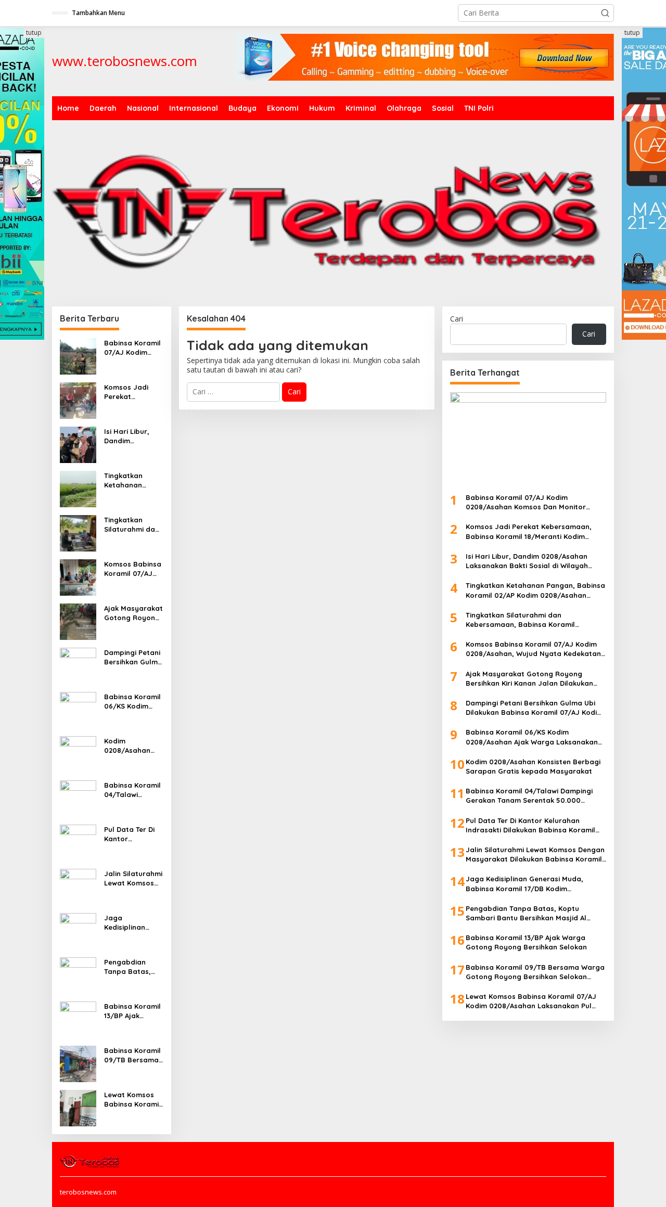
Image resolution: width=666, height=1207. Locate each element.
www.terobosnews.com (124, 61)
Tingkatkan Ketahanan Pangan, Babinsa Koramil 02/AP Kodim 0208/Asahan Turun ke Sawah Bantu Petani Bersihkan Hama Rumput (133, 480)
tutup (34, 32)
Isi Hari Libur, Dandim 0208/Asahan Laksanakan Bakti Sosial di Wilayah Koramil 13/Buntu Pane (132, 436)
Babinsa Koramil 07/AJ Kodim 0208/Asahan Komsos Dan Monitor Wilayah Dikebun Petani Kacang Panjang (132, 348)
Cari (456, 319)
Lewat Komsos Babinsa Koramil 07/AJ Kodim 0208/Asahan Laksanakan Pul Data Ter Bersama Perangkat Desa (132, 1099)
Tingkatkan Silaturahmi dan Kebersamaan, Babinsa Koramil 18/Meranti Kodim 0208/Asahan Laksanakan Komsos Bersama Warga (132, 525)
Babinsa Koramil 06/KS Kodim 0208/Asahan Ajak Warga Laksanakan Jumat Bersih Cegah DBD (132, 701)
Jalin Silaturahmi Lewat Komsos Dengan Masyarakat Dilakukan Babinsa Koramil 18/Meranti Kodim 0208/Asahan (133, 878)
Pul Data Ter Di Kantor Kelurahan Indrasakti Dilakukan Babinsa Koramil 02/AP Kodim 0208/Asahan (132, 834)
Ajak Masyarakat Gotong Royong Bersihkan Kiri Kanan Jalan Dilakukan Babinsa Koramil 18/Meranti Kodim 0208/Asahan (133, 613)
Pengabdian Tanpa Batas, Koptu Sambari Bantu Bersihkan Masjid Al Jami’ (132, 967)
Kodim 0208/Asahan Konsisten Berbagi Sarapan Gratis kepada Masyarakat (131, 746)
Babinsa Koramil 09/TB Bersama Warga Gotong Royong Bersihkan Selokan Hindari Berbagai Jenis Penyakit (132, 1055)
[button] (605, 13)
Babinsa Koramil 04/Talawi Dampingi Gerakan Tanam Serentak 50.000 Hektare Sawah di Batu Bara (133, 790)
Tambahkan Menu (98, 12)
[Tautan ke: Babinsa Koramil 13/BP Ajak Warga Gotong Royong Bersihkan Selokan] (78, 1019)
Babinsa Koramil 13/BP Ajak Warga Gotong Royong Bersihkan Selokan (132, 1011)
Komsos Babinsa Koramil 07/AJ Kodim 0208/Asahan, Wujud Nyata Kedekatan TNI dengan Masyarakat (132, 569)
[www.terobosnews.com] (90, 1160)
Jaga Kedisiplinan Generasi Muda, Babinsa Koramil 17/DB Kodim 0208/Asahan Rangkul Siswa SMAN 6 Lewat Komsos (132, 923)
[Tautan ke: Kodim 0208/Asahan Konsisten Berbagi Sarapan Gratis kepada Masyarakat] (78, 754)
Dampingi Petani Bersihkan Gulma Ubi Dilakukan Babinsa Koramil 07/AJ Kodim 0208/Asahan (133, 657)
